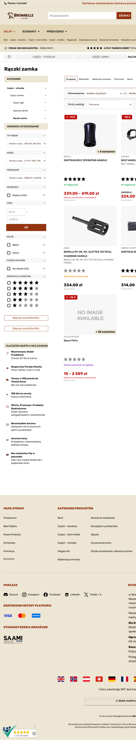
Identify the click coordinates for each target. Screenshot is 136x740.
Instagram (33, 594)
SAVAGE (125, 156)
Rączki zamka (69, 200)
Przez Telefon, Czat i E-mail (25, 370)
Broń (6, 40)
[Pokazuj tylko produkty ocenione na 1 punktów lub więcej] (26, 305)
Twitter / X (95, 594)
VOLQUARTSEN (71, 336)
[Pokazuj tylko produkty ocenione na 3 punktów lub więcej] (26, 294)
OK (26, 227)
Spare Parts (71, 340)
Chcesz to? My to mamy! (24, 358)
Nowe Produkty (12, 534)
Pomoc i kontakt (17, 3)
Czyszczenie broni (101, 542)
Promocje (9, 551)
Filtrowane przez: (76, 93)
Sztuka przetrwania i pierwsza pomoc (112, 551)
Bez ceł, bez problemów (23, 385)
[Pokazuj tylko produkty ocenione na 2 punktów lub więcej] (26, 299)
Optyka (95, 534)
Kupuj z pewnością (21, 396)
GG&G (67, 248)
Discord (13, 594)
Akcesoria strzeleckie (109, 40)
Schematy (29, 31)
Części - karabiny (18, 40)
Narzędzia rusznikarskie (104, 526)
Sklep (8, 31)
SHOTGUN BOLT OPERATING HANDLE (85, 160)
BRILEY (67, 156)
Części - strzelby (57, 40)
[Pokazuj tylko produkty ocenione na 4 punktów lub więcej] (26, 288)
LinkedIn (75, 594)
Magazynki (72, 40)
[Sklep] (8, 56)
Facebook (54, 594)
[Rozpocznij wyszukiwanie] (124, 15)
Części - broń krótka (38, 40)
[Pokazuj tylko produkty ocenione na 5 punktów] (26, 282)
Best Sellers (10, 526)
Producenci (55, 31)
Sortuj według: (76, 104)
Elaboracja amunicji (88, 40)
